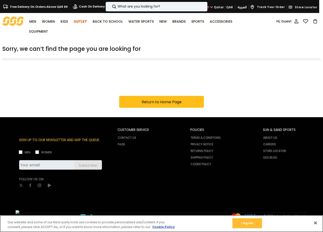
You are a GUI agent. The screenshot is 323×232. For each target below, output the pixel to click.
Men (27, 152)
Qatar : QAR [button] (223, 7)
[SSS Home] (13, 21)
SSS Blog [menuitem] (270, 157)
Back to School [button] (108, 21)
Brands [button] (179, 21)
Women (46, 152)
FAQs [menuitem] (121, 144)
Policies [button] (197, 130)
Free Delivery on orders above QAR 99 (38, 6)
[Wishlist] (305, 21)
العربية (242, 7)
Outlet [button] (80, 21)
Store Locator (305, 7)
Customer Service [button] (133, 130)
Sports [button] (197, 21)
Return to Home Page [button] (162, 102)
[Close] (315, 223)
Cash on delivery (92, 6)
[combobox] (156, 6)
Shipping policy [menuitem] (202, 157)
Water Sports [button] (141, 21)
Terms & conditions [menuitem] (206, 138)
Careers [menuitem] (269, 144)
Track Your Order (270, 7)
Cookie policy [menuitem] (201, 164)
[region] (161, 223)
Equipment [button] (38, 31)
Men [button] (32, 21)
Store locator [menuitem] (274, 151)
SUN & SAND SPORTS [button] (279, 130)
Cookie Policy (163, 227)
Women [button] (48, 21)
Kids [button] (64, 21)
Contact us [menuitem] (127, 138)
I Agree (247, 223)
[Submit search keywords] (110, 6)
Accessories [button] (221, 21)
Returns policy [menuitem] (202, 151)
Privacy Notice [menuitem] (202, 144)
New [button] (163, 21)
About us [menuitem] (270, 138)
